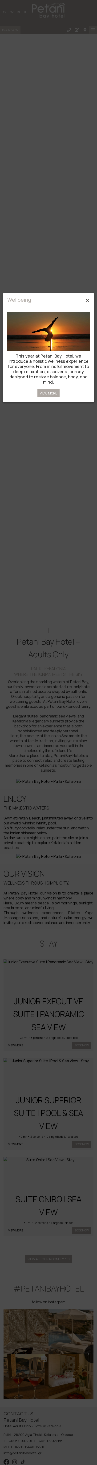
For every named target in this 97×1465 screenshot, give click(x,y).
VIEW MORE (48, 393)
